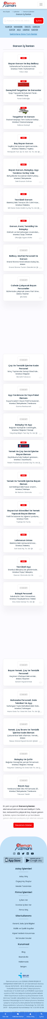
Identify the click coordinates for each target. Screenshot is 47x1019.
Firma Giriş (23, 910)
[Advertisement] (23, 327)
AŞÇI (19, 29)
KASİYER (34, 29)
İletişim (23, 966)
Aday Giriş (23, 876)
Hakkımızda (23, 962)
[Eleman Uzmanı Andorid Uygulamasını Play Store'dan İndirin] (34, 860)
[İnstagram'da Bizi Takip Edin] (14, 853)
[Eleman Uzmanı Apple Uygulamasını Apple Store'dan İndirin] (13, 860)
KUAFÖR (8, 26)
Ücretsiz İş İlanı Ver (23, 905)
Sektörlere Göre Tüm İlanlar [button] (23, 34)
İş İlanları (16, 12)
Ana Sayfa (6, 12)
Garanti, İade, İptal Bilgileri (24, 923)
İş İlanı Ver (23, 900)
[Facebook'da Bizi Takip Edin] (19, 853)
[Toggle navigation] (40, 4)
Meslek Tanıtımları (23, 886)
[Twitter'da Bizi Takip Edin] (23, 853)
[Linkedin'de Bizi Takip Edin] (28, 853)
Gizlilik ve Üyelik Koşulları (23, 928)
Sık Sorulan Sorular (23, 938)
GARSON (36, 26)
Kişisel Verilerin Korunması (23, 933)
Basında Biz (23, 957)
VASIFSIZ (26, 29)
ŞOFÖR (12, 29)
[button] (41, 1015)
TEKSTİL (27, 26)
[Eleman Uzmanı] (9, 4)
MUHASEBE (18, 26)
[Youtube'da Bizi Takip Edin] (32, 853)
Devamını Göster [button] (23, 825)
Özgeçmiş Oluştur (23, 881)
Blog (23, 952)
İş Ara (38, 20)
